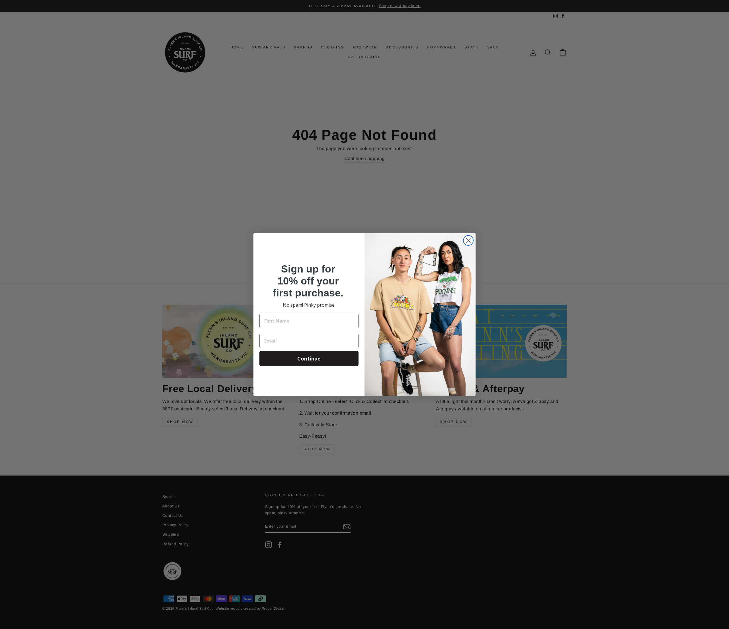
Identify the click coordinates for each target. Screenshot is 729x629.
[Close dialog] (468, 240)
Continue (309, 358)
